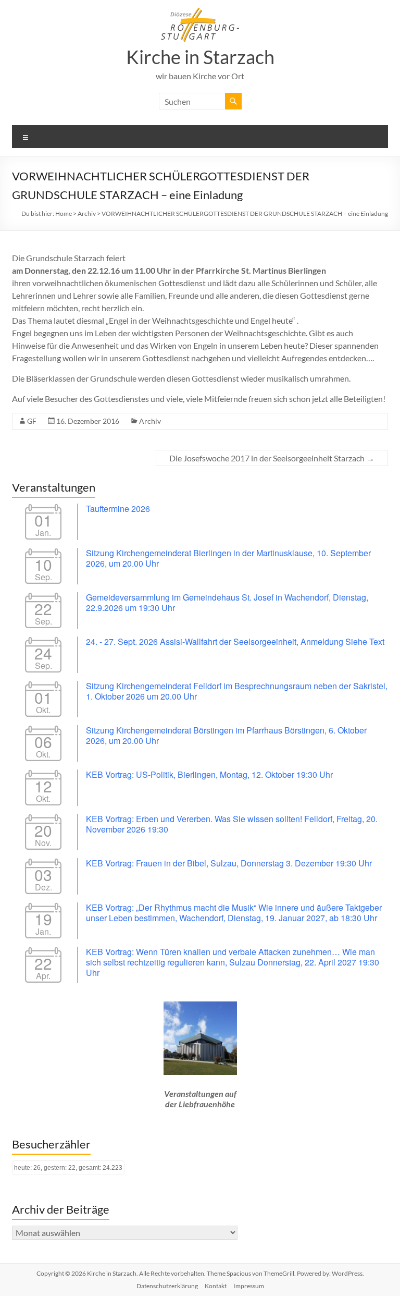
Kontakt (216, 1286)
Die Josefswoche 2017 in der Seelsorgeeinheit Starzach (271, 458)
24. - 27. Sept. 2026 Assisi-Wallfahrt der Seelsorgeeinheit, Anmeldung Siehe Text (235, 641)
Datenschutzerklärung (167, 1286)
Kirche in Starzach (200, 56)
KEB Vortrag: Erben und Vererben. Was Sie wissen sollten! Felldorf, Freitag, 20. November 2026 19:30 (232, 824)
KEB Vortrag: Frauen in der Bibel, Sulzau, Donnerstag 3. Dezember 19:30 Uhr (229, 863)
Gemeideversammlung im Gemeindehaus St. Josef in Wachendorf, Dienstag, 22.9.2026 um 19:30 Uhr (227, 602)
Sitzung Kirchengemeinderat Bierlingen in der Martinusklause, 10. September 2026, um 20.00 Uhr (228, 558)
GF (31, 421)
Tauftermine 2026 (118, 509)
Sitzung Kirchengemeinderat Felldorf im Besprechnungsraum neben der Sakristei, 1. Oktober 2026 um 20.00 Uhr (237, 691)
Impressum (248, 1286)
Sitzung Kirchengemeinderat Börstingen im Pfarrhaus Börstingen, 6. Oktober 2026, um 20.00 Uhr (226, 735)
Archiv (150, 421)
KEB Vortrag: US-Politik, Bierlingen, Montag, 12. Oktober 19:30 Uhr (209, 774)
